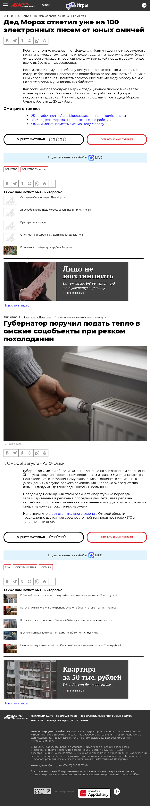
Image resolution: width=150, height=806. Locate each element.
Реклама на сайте (42, 716)
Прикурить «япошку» (33, 222)
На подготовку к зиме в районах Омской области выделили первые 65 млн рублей (70, 645)
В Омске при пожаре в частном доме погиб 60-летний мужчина (59, 632)
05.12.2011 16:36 (12, 15)
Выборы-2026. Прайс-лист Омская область (106, 716)
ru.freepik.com (12, 443)
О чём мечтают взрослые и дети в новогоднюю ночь (52, 234)
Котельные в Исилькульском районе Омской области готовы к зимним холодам (69, 607)
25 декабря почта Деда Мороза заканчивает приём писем (78, 116)
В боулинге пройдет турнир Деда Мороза (46, 247)
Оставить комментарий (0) (117, 139)
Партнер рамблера (64, 791)
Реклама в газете (66, 716)
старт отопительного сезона (71, 514)
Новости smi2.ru (16, 305)
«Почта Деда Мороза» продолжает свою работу (69, 120)
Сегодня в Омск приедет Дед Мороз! (42, 197)
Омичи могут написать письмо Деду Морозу (67, 124)
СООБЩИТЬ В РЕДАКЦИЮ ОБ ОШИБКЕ (67, 720)
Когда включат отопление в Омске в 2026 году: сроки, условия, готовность (66, 620)
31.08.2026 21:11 (12, 317)
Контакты (37, 720)
